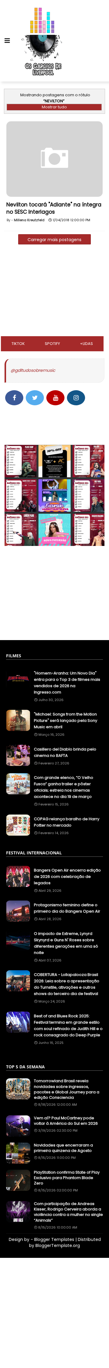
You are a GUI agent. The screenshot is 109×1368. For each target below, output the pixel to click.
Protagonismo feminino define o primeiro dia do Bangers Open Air (67, 908)
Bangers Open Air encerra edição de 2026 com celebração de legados (67, 876)
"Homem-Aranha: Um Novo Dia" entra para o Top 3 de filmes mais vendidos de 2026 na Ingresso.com (67, 682)
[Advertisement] (54, 292)
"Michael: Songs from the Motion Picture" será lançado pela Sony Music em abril (65, 720)
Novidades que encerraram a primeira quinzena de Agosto (63, 1148)
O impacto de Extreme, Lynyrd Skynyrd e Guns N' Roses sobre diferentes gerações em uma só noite (66, 943)
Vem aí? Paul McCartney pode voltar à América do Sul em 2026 (66, 1120)
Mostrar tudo (54, 107)
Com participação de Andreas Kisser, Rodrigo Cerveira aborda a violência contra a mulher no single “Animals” (68, 1212)
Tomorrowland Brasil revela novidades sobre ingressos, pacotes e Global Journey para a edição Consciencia (66, 1089)
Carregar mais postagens (54, 240)
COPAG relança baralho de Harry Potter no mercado (66, 822)
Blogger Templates (54, 1239)
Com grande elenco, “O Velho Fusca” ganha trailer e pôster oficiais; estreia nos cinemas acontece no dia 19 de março (63, 787)
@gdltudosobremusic (33, 370)
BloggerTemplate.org (57, 1245)
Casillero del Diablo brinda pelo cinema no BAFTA (65, 752)
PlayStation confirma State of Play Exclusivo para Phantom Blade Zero (67, 1178)
